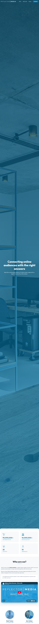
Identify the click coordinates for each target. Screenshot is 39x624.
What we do (25, 1)
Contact (35, 1)
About (20, 1)
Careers (30, 1)
